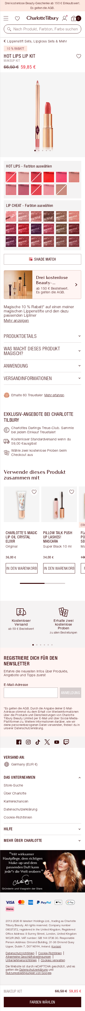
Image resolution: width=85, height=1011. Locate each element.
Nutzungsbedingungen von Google (28, 973)
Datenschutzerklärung (20, 809)
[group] (20, 532)
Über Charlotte (15, 793)
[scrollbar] (42, 583)
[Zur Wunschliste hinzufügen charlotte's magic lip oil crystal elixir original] (34, 491)
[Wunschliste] (17, 18)
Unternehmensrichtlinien (21, 960)
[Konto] (64, 17)
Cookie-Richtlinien (18, 817)
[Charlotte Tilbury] (43, 18)
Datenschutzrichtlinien (20, 953)
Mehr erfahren (54, 395)
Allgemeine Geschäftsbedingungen (28, 956)
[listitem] (42, 114)
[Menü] (6, 18)
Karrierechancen (16, 801)
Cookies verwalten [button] (53, 960)
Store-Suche (13, 785)
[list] (42, 114)
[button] (9, 29)
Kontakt (56, 946)
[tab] (35, 150)
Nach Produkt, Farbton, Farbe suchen (45, 29)
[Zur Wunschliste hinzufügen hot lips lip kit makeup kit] (78, 56)
